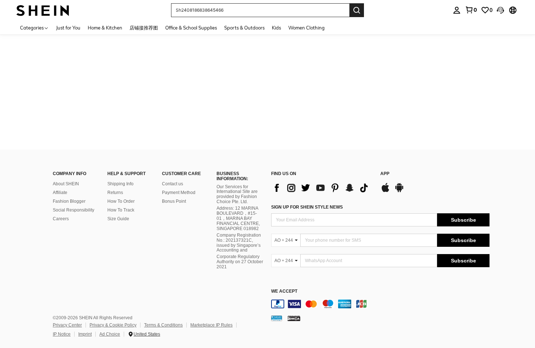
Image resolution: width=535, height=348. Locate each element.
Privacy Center (67, 325)
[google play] (399, 191)
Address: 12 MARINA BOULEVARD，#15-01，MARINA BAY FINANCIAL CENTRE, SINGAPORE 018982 (238, 218)
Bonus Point (174, 201)
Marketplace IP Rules (211, 325)
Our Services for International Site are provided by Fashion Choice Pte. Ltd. (237, 194)
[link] (471, 9)
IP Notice (62, 334)
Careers (61, 218)
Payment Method (178, 192)
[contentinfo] (380, 304)
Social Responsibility (73, 210)
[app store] (385, 191)
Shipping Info (120, 183)
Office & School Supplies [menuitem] (191, 28)
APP (384, 173)
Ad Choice (109, 334)
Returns (115, 192)
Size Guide (118, 218)
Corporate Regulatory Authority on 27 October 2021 (240, 261)
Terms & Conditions (163, 325)
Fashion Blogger (69, 201)
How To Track (120, 210)
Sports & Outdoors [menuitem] (244, 28)
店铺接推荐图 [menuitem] (144, 28)
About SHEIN (66, 183)
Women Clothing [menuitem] (306, 28)
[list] (322, 187)
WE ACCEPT (284, 291)
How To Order (121, 201)
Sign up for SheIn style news (307, 207)
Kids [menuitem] (276, 28)
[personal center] (456, 10)
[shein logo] (42, 10)
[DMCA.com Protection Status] (294, 318)
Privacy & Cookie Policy (113, 325)
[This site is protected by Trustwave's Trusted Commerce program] (276, 318)
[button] (500, 10)
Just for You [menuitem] (68, 28)
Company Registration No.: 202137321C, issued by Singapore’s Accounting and (239, 243)
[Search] (356, 10)
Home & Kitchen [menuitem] (105, 28)
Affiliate (60, 192)
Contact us (172, 183)
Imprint (85, 334)
